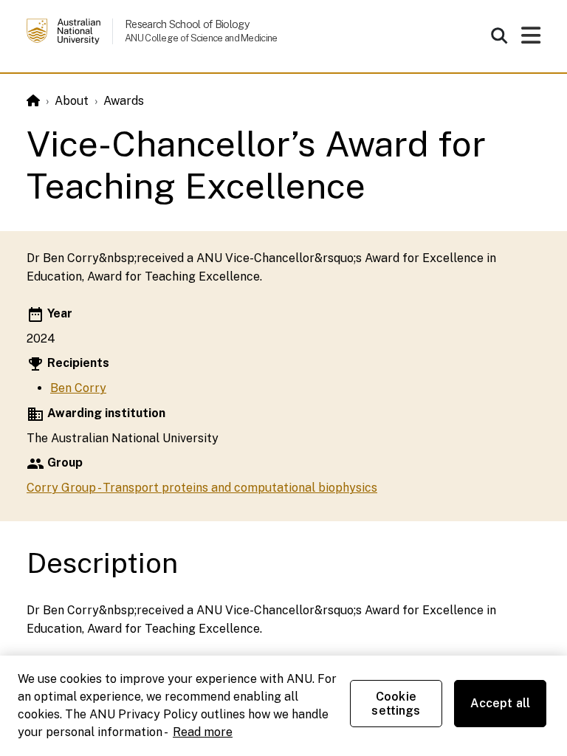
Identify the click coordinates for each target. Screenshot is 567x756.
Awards (123, 101)
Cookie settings (395, 704)
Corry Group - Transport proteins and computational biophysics (202, 488)
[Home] (33, 101)
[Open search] (499, 35)
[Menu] (530, 39)
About (72, 101)
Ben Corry (78, 388)
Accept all (500, 703)
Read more (203, 732)
